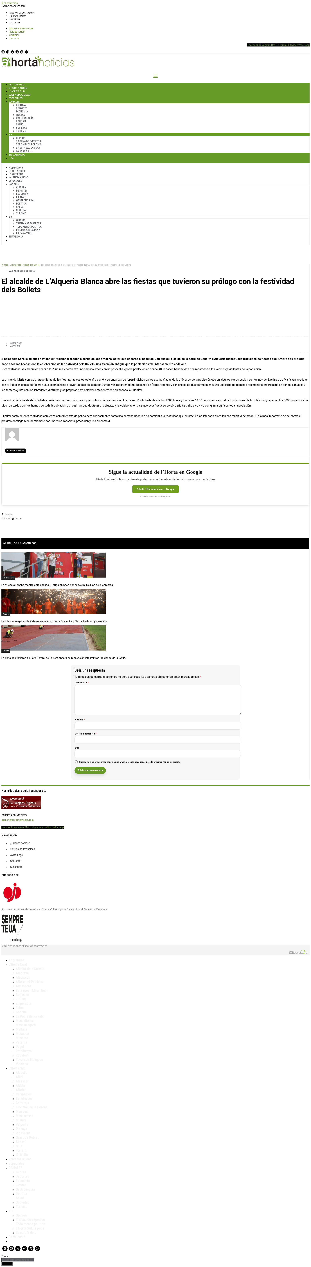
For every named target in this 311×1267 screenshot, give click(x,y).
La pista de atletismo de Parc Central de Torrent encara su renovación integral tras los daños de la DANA (63, 658)
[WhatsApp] (26, 52)
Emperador (23, 1003)
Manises (22, 1111)
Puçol (20, 1046)
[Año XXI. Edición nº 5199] (22, 13)
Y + (10, 134)
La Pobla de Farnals (30, 1016)
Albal (19, 1077)
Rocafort (22, 1055)
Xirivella (22, 1155)
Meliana (21, 1029)
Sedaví (21, 1142)
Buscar (12, 157)
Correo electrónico (86, 733)
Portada (4, 265)
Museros (22, 1038)
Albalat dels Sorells (31, 265)
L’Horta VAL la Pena (28, 147)
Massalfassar (25, 1021)
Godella (21, 1012)
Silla (19, 1146)
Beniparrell (24, 1094)
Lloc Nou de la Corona (31, 1107)
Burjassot (22, 995)
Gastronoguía (24, 118)
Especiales (15, 98)
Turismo (21, 131)
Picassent (23, 1133)
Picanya (21, 1129)
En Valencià (17, 154)
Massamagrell (26, 1025)
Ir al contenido (9, 3)
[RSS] (12, 52)
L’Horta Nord (18, 88)
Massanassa (24, 1116)
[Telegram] (17, 52)
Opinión (20, 138)
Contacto (15, 22)
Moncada (22, 1033)
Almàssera (23, 986)
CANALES (15, 1168)
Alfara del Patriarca (30, 982)
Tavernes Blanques (29, 1059)
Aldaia (20, 1085)
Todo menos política (28, 144)
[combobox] (17, 1260)
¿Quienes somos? (18, 16)
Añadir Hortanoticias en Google (155, 489)
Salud (19, 124)
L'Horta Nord (15, 265)
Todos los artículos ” (15, 450)
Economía (22, 111)
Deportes (21, 108)
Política (21, 121)
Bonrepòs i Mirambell (31, 990)
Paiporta (22, 1124)
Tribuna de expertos (28, 141)
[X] (21, 52)
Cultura (21, 105)
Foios (20, 1008)
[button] (155, 302)
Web (77, 747)
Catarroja (22, 1103)
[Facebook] (3, 52)
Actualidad (16, 84)
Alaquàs (21, 1072)
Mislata (21, 1120)
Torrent (6, 650)
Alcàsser (22, 1081)
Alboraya (22, 973)
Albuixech (23, 977)
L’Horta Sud (17, 91)
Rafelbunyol (24, 1051)
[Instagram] (7, 52)
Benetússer (24, 1098)
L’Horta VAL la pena (30, 1228)
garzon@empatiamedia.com (17, 819)
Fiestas (20, 114)
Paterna (6, 614)
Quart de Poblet (27, 1137)
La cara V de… (24, 151)
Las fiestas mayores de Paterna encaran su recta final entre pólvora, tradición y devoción (54, 621)
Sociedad (21, 127)
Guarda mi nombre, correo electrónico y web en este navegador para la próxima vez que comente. (130, 762)
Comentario (82, 682)
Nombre (80, 719)
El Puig (21, 999)
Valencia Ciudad (20, 94)
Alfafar (21, 1090)
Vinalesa (22, 1064)
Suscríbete (15, 19)
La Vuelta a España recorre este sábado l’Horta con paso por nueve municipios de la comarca (57, 585)
